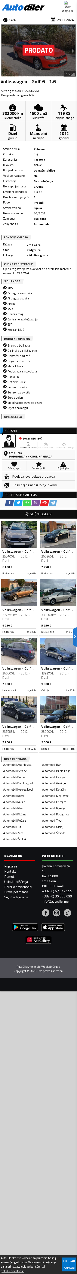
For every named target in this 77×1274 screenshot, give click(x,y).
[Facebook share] (9, 503)
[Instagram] (56, 913)
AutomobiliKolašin (54, 789)
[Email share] (44, 503)
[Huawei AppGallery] (38, 940)
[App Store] (53, 928)
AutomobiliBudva (14, 777)
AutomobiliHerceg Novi (18, 789)
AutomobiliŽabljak (15, 839)
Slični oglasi (41, 514)
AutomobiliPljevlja (53, 808)
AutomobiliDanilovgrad (18, 783)
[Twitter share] (18, 503)
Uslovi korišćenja (16, 881)
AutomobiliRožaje (14, 820)
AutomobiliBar (51, 764)
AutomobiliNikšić (14, 802)
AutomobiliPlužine (15, 814)
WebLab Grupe (50, 966)
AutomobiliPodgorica (55, 814)
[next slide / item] (73, 50)
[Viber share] (35, 503)
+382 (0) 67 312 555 (57, 891)
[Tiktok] (67, 913)
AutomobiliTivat (52, 820)
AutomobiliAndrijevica (17, 764)
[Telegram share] (53, 503)
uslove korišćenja (32, 1266)
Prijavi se (10, 866)
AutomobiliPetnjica (54, 802)
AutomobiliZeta (13, 833)
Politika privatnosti (18, 886)
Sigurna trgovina (16, 897)
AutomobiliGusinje (54, 783)
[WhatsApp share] (27, 503)
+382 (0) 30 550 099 (57, 896)
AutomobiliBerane (15, 771)
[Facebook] (45, 913)
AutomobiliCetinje (53, 777)
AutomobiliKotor (13, 795)
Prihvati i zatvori (69, 1264)
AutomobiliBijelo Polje (56, 771)
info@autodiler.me (55, 901)
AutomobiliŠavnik (53, 833)
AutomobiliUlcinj (52, 826)
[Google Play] (25, 928)
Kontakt (10, 871)
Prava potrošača (16, 891)
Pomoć (9, 876)
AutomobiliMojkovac (55, 795)
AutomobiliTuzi (12, 826)
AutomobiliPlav (13, 808)
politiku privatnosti (12, 1271)
